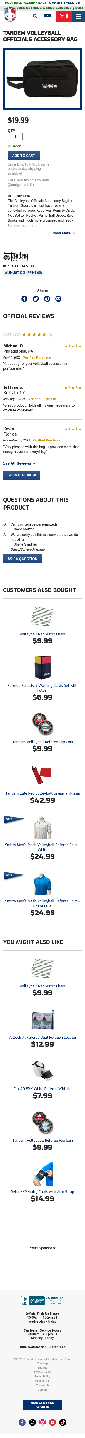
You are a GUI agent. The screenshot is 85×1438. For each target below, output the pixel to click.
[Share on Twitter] (36, 299)
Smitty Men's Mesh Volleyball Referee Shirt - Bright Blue (42, 903)
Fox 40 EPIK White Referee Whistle (42, 1089)
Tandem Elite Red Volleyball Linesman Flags (42, 793)
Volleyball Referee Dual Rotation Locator (42, 1037)
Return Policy (42, 1376)
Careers (42, 1389)
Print (32, 272)
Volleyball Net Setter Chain (42, 634)
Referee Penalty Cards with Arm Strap (42, 1191)
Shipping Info (42, 1380)
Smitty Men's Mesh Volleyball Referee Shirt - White (42, 847)
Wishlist (12, 272)
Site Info (42, 1367)
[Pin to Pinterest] (47, 299)
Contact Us (42, 1385)
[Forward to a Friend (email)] (58, 299)
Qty (11, 130)
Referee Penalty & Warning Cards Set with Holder (43, 688)
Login (46, 16)
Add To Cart (23, 155)
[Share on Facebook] (24, 299)
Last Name (22, 1309)
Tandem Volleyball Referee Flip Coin (42, 742)
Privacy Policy (42, 1372)
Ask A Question (22, 559)
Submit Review (22, 475)
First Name (22, 1292)
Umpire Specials (64, 2)
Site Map (42, 1363)
